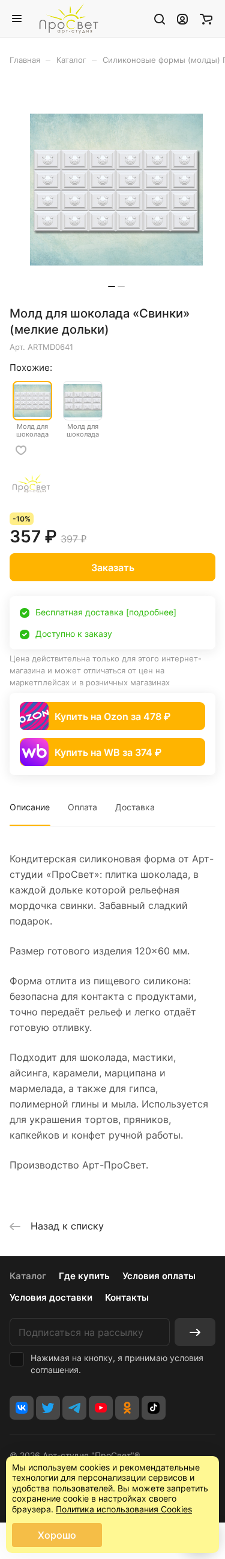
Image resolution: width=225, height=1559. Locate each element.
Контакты (127, 1297)
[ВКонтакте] (22, 1408)
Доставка (135, 807)
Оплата (82, 807)
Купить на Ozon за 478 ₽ (112, 716)
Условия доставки (51, 1297)
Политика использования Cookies (124, 1509)
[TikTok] (154, 1408)
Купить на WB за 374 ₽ (108, 752)
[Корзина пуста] (206, 19)
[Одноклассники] (127, 1408)
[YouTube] (101, 1408)
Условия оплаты (159, 1276)
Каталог (28, 1276)
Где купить (84, 1276)
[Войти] (182, 19)
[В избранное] (21, 450)
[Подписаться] (195, 1332)
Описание (30, 807)
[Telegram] (74, 1408)
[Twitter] (48, 1408)
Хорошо (57, 1535)
